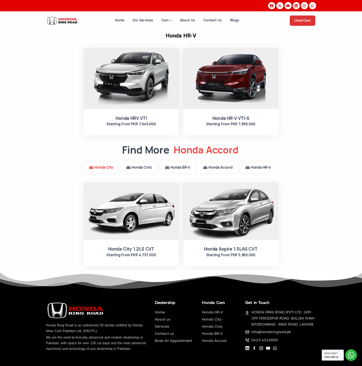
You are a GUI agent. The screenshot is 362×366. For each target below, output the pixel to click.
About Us (187, 20)
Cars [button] (165, 20)
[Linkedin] (247, 348)
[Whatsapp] (275, 348)
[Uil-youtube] (268, 348)
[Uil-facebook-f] (254, 348)
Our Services (143, 20)
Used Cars (302, 20)
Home (119, 20)
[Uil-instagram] (261, 348)
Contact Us (212, 20)
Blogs (234, 20)
